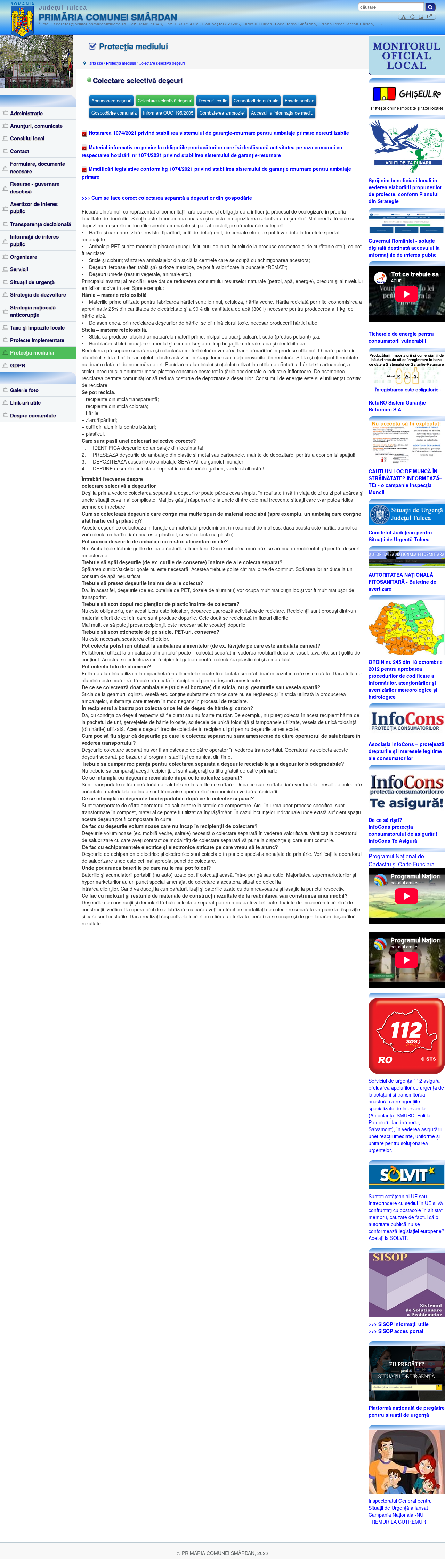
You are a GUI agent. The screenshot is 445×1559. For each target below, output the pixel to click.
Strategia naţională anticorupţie (33, 310)
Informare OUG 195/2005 (168, 112)
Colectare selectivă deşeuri (162, 63)
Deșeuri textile (213, 100)
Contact (19, 151)
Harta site (95, 63)
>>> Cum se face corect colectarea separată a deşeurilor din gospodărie (167, 197)
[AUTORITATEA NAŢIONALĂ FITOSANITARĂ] (407, 558)
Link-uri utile (25, 402)
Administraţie (26, 113)
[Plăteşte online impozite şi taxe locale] (407, 93)
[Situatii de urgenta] (407, 1372)
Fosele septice (299, 100)
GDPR (17, 365)
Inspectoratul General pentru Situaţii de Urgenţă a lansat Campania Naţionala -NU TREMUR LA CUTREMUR (400, 1511)
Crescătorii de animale (256, 100)
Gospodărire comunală (114, 112)
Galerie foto (24, 390)
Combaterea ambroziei (222, 112)
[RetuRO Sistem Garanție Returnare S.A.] (407, 373)
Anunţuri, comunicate (36, 126)
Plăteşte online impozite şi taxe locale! (407, 108)
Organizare (23, 256)
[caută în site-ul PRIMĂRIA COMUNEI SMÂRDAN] (430, 7)
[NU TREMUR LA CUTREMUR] (407, 1461)
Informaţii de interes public (34, 240)
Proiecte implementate (37, 340)
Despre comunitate (33, 415)
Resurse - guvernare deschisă (34, 187)
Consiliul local (27, 138)
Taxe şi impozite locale (37, 327)
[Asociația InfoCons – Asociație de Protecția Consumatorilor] (407, 721)
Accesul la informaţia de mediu (282, 112)
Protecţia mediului (32, 352)
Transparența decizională (40, 224)
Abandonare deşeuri (111, 100)
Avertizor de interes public (34, 207)
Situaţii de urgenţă (32, 282)
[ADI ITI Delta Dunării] (407, 145)
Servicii (19, 269)
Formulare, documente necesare (37, 167)
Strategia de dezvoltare (38, 294)
